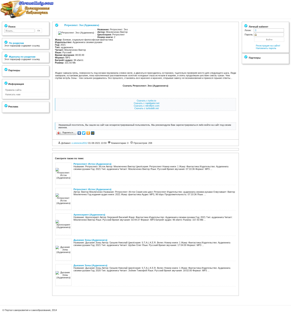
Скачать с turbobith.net (146, 108)
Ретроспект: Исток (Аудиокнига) (92, 164)
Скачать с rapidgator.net (146, 103)
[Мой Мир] (93, 133)
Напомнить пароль (266, 48)
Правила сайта (13, 90)
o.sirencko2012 (80, 143)
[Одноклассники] (88, 133)
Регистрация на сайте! (268, 45)
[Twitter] (84, 133)
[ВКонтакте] (79, 133)
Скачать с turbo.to (146, 100)
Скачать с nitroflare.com (146, 105)
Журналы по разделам (21, 56)
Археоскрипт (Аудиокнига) (89, 214)
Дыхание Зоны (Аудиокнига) (90, 240)
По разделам (16, 43)
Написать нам (12, 94)
